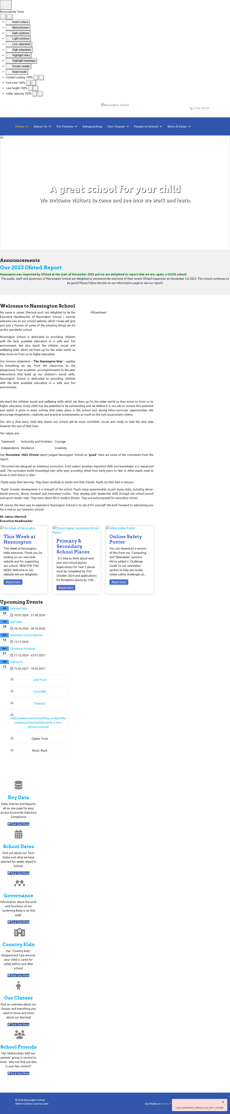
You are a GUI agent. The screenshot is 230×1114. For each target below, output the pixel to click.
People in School (146, 126)
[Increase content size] (41, 77)
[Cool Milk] (38, 692)
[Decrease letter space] (34, 93)
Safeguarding (92, 126)
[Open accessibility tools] (6, 5)
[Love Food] (38, 680)
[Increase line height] (35, 88)
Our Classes (116, 126)
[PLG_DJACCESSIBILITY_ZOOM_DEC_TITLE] (36, 77)
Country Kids (18, 944)
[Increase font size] (33, 83)
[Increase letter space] (40, 93)
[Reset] (3, 16)
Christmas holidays (22, 648)
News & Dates (177, 126)
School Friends (18, 1047)
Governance (18, 895)
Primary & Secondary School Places (73, 546)
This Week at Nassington (20, 539)
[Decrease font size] (28, 83)
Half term (16, 621)
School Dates (18, 846)
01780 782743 (201, 108)
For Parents (64, 126)
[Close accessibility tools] (9, 16)
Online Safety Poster (125, 539)
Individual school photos (26, 635)
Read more (13, 582)
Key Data (18, 797)
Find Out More (19, 824)
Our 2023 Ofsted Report (31, 267)
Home (19, 126)
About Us (40, 126)
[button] (5, 193)
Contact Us (23, 144)
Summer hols (18, 608)
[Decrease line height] (30, 88)
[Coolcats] (38, 721)
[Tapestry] (38, 703)
